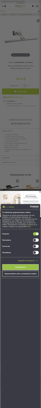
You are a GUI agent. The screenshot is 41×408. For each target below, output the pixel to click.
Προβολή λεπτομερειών (26, 261)
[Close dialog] (40, 192)
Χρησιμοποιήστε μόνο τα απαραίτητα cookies (21, 273)
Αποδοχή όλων (20, 267)
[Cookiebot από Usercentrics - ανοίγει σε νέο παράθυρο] (30, 207)
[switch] (36, 240)
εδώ (29, 226)
